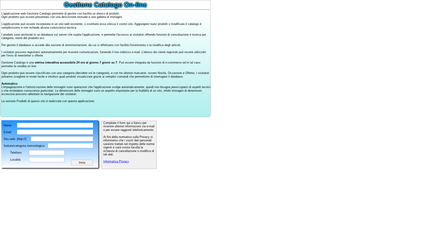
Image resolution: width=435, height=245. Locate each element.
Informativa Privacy (116, 161)
